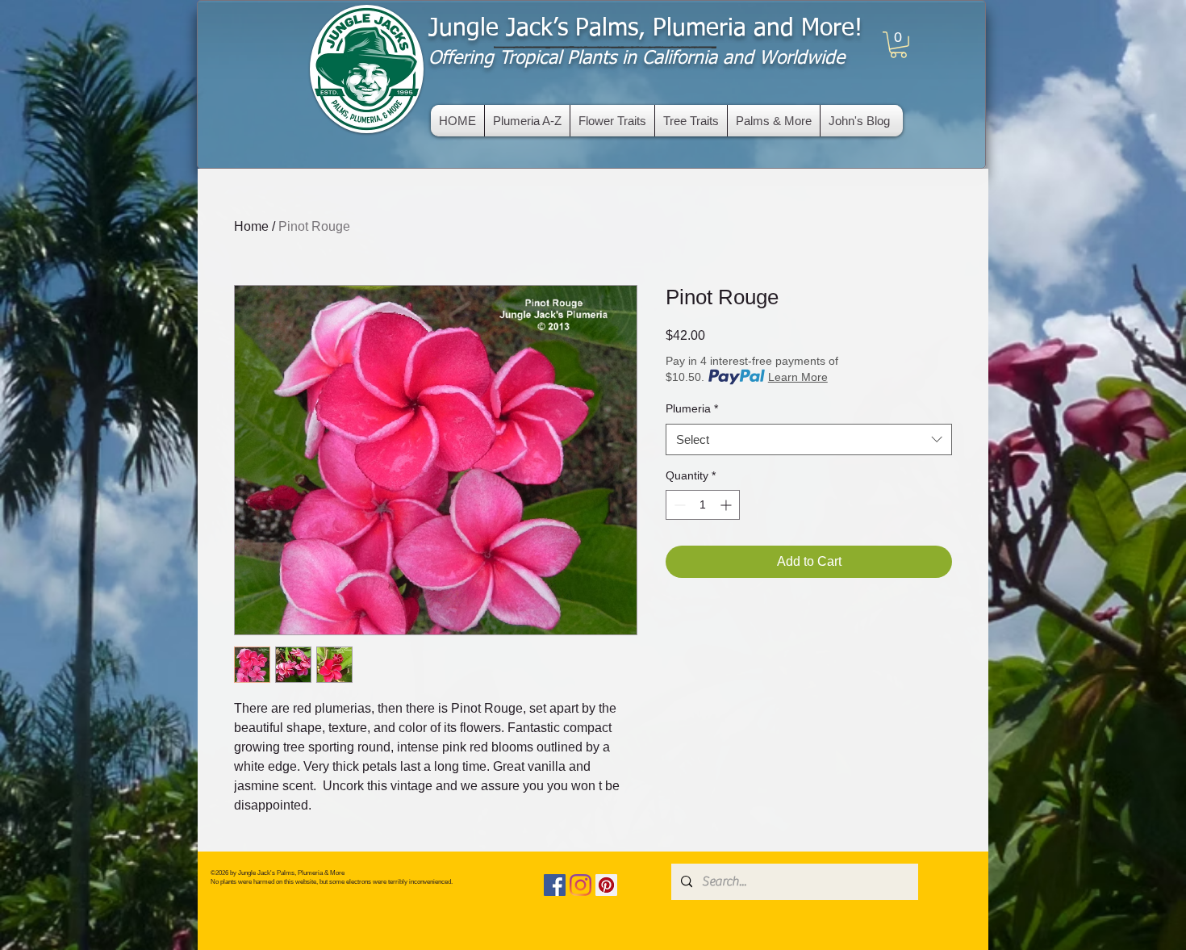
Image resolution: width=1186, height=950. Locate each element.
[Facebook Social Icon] (555, 885)
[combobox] (809, 439)
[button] (898, 44)
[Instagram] (580, 885)
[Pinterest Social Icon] (606, 885)
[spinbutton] (702, 505)
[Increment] (727, 505)
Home (251, 226)
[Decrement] (678, 505)
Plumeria (692, 408)
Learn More (798, 376)
